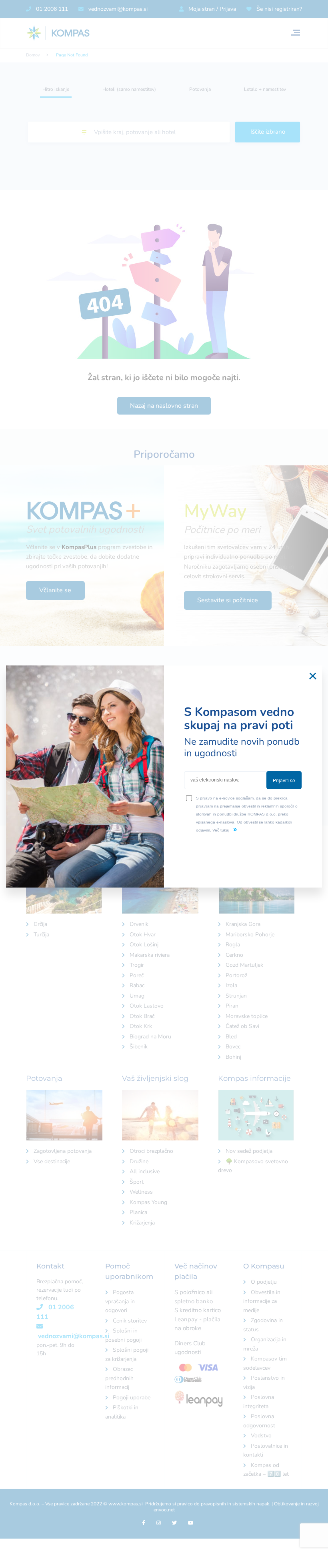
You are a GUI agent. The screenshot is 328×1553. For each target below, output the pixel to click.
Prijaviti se (284, 780)
